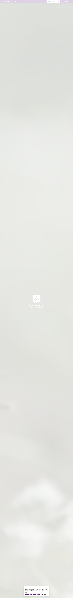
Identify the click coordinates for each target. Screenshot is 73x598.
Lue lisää (26, 592)
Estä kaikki (36, 594)
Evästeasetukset (44, 594)
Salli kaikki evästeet (28, 594)
